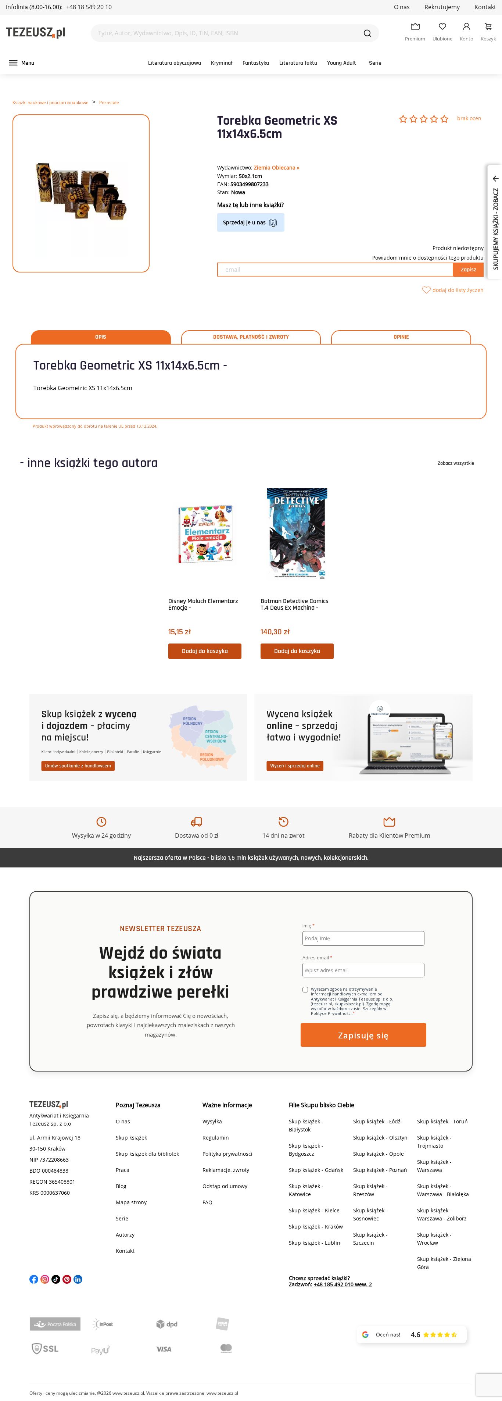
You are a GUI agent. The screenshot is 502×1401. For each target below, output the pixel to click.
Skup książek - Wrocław (434, 1238)
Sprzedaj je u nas (244, 222)
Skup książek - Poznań (380, 1169)
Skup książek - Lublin (314, 1242)
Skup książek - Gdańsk (316, 1169)
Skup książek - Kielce (314, 1210)
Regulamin (215, 1137)
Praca (122, 1169)
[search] (367, 33)
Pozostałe (109, 102)
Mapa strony (131, 1202)
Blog (121, 1186)
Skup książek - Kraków (316, 1226)
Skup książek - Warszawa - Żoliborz (442, 1214)
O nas (402, 7)
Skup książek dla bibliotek (147, 1153)
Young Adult (341, 63)
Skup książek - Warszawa (434, 1165)
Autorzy (125, 1234)
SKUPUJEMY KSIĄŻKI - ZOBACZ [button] (496, 228)
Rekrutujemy (442, 7)
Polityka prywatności (227, 1153)
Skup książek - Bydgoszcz (306, 1149)
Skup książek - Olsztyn (380, 1137)
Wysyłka (212, 1121)
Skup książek (131, 1137)
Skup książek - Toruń (442, 1121)
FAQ (207, 1202)
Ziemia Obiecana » (277, 167)
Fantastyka (256, 63)
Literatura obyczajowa (174, 63)
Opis (100, 337)
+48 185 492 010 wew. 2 (343, 1284)
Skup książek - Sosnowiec (370, 1214)
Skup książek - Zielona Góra (444, 1262)
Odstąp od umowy (224, 1186)
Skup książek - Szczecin (370, 1238)
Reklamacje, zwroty (225, 1169)
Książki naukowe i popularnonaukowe (50, 102)
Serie (375, 63)
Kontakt (485, 7)
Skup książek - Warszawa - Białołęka (443, 1190)
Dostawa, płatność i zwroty (251, 337)
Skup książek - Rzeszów (370, 1190)
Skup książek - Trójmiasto (434, 1141)
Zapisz (468, 270)
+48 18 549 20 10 (89, 7)
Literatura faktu (298, 63)
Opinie (401, 337)
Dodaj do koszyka (205, 651)
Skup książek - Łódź (377, 1121)
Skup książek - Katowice (306, 1190)
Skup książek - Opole (378, 1153)
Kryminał (222, 63)
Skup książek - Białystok (306, 1125)
